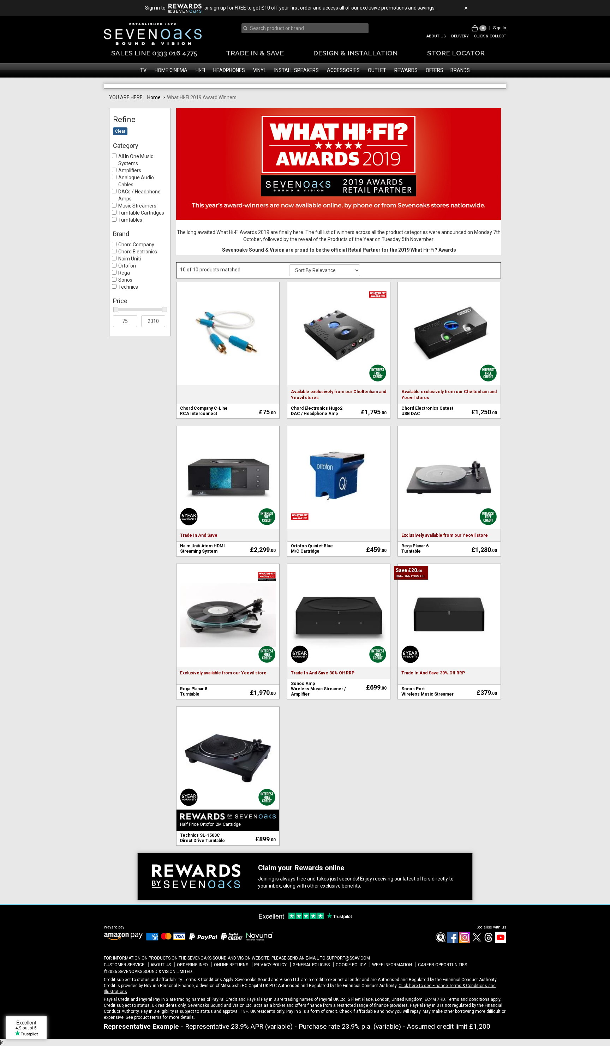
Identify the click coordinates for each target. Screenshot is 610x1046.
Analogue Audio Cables (136, 201)
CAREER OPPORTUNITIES (442, 984)
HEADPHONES (229, 70)
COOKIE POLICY (351, 984)
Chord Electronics (137, 271)
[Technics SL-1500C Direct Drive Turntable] (228, 778)
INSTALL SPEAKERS (296, 70)
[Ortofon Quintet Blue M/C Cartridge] (339, 497)
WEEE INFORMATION (392, 984)
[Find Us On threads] (488, 961)
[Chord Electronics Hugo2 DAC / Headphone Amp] (339, 353)
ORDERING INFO (192, 984)
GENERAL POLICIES (311, 984)
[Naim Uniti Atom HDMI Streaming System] (228, 497)
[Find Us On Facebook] (440, 961)
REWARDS (406, 70)
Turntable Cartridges (141, 233)
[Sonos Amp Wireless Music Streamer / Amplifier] (339, 634)
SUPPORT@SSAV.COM (348, 977)
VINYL (259, 70)
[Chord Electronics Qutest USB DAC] (449, 353)
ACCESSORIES (343, 70)
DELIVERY (460, 36)
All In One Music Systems (135, 180)
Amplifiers (129, 190)
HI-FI (200, 70)
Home (154, 117)
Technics (128, 306)
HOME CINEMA (171, 70)
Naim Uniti (129, 278)
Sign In (499, 27)
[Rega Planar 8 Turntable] (228, 634)
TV (143, 70)
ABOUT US (436, 36)
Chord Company (136, 264)
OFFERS (434, 70)
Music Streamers (137, 226)
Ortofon (127, 285)
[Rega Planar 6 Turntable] (449, 497)
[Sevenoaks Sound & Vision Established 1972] (153, 34)
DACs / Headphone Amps (139, 215)
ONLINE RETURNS (231, 984)
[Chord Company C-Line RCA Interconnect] (228, 353)
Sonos (125, 299)
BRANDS (460, 70)
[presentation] (303, 28)
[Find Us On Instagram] (464, 961)
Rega (124, 292)
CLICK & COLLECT (490, 36)
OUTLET (377, 70)
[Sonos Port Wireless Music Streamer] (449, 634)
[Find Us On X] (476, 961)
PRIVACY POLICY (270, 984)
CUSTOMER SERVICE (124, 984)
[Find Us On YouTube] (500, 961)
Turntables (130, 240)
